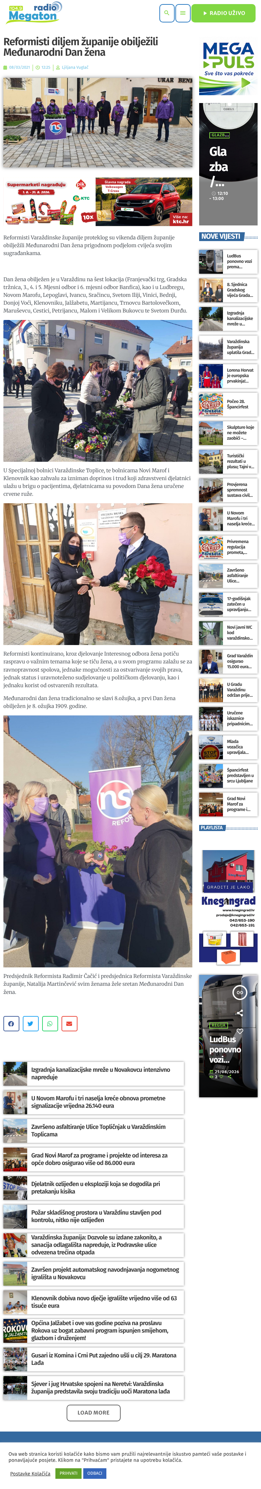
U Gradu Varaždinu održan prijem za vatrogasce (240, 692)
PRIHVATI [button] (68, 1473)
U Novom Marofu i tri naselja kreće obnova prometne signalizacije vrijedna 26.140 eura (98, 1102)
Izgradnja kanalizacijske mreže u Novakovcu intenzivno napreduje (100, 1073)
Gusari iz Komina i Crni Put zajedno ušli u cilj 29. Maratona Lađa (103, 1359)
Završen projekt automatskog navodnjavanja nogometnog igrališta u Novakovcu (105, 1273)
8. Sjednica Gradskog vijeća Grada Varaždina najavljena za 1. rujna (241, 298)
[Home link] (33, 13)
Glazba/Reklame (219, 182)
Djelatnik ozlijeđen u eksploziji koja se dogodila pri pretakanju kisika (95, 1187)
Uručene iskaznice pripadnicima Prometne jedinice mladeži (239, 727)
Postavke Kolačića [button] (30, 1474)
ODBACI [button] (94, 1473)
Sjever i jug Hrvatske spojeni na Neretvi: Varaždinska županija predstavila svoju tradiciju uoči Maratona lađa (100, 1387)
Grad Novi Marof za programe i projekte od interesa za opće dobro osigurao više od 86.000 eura (99, 1159)
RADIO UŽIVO (223, 13)
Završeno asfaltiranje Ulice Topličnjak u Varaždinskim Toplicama (98, 1130)
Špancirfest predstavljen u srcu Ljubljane (240, 776)
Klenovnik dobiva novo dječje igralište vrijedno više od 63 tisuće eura (104, 1302)
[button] (11, 1023)
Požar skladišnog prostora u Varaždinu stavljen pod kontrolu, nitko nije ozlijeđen (96, 1216)
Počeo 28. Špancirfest (237, 404)
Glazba (220, 135)
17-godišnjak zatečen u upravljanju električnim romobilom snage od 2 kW (240, 612)
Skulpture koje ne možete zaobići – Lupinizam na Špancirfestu (240, 438)
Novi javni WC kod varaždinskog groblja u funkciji (239, 638)
